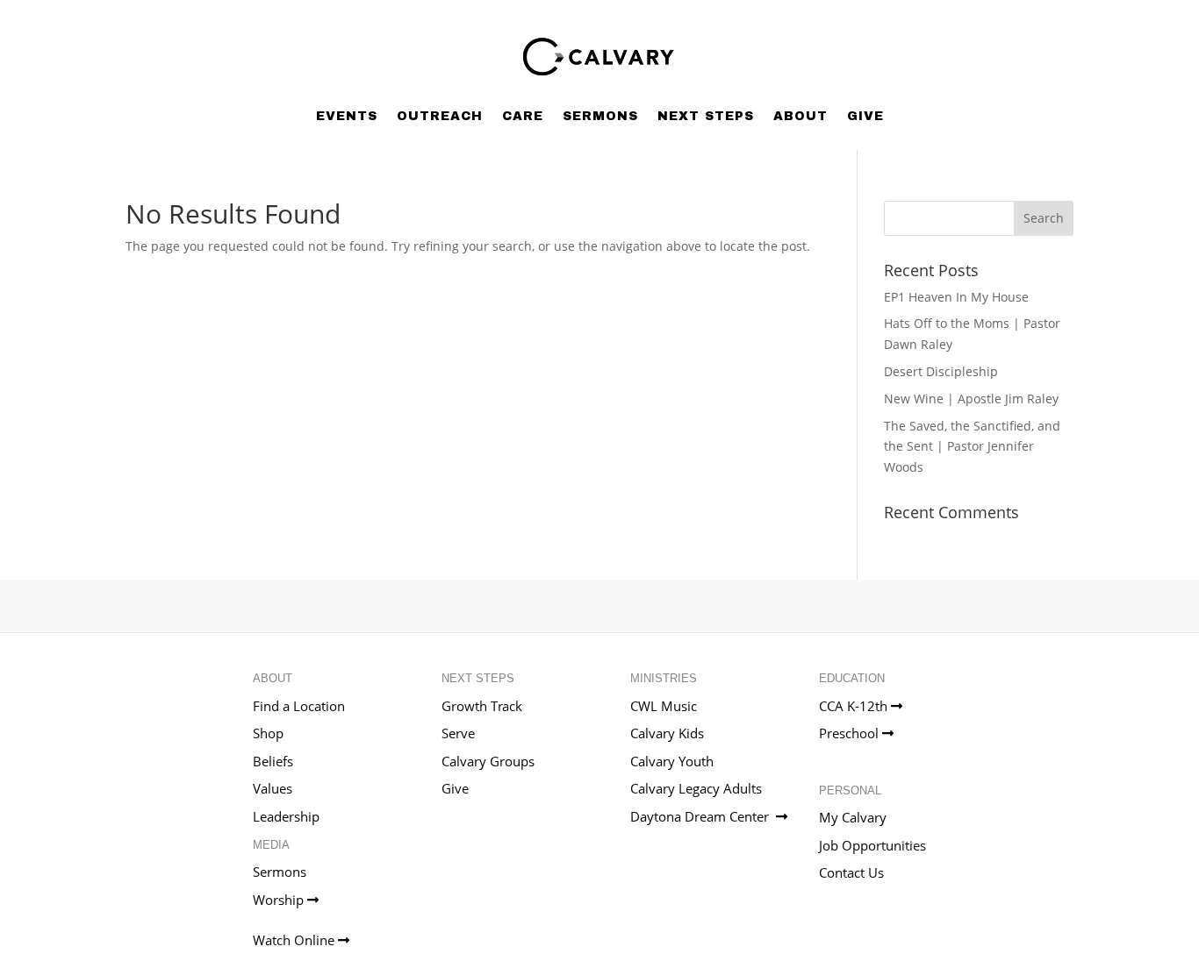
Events (346, 116)
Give (865, 116)
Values (272, 788)
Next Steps (705, 116)
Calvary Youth (672, 761)
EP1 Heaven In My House (956, 296)
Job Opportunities (872, 845)
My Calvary (853, 817)
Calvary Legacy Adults (696, 788)
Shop (268, 733)
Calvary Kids (667, 733)
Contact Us (851, 872)
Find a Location (299, 706)
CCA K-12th (855, 706)
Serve (458, 733)
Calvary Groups (488, 761)
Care (522, 116)
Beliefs (273, 761)
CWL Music (663, 706)
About (800, 116)
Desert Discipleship (941, 371)
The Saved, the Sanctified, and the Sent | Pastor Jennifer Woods (972, 446)
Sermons (600, 116)
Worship (280, 899)
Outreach (440, 116)
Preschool (850, 733)
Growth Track (482, 706)
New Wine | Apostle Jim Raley (971, 398)
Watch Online (295, 940)
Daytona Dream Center (703, 816)
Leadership (286, 816)
